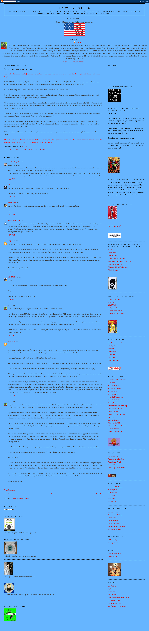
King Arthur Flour (114, 600)
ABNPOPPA (12, 202)
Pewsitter (111, 417)
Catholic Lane (113, 394)
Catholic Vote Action (115, 400)
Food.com (111, 592)
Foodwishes (112, 594)
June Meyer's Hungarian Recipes (119, 597)
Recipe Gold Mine (114, 603)
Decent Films (112, 518)
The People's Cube (114, 553)
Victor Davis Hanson (115, 311)
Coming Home (113, 490)
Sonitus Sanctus (113, 420)
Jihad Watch (112, 305)
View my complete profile (74, 62)
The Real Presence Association (118, 426)
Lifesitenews (112, 501)
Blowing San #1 (74, 8)
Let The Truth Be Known (116, 526)
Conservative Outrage (115, 515)
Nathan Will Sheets (14, 220)
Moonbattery (112, 351)
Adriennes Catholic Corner (117, 380)
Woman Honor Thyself (116, 313)
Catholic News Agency (116, 397)
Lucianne (111, 348)
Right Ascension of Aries (116, 258)
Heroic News (112, 492)
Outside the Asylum (114, 529)
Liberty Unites (113, 543)
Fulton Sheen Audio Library (117, 405)
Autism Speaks (113, 512)
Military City (112, 540)
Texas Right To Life (114, 462)
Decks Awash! (113, 252)
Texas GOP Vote (113, 456)
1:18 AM (11, 395)
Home (53, 494)
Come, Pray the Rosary (116, 403)
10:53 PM (12, 214)
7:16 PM (11, 299)
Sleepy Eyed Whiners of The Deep (119, 261)
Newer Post (7, 494)
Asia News (111, 302)
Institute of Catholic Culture (117, 414)
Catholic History (113, 391)
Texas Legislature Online (116, 468)
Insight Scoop (113, 411)
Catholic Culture (113, 385)
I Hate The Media (114, 523)
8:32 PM (11, 484)
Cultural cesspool (18, 149)
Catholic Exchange (114, 388)
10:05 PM (12, 197)
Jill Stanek (111, 495)
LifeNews (111, 498)
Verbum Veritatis (113, 429)
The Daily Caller (113, 360)
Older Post (99, 494)
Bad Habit (111, 383)
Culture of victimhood (37, 149)
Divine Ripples (113, 520)
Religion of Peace (114, 308)
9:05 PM (11, 179)
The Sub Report (113, 270)
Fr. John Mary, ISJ (14, 162)
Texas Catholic (113, 465)
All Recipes (112, 586)
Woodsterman (113, 556)
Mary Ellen (11, 241)
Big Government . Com (116, 343)
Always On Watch (114, 299)
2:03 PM (11, 336)
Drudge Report (113, 346)
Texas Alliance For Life (116, 459)
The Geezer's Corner (115, 264)
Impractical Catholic (115, 408)
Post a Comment (9, 490)
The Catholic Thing (114, 423)
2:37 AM (11, 235)
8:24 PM (24, 146)
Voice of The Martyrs (115, 431)
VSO (9, 185)
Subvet (79, 42)
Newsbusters (112, 354)
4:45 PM (11, 271)
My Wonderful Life (114, 226)
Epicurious (112, 589)
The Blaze (111, 357)
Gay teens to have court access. (18, 68)
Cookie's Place (113, 250)
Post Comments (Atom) (21, 498)
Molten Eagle (112, 255)
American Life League (115, 487)
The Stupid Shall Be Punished (118, 267)
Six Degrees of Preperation (117, 606)
